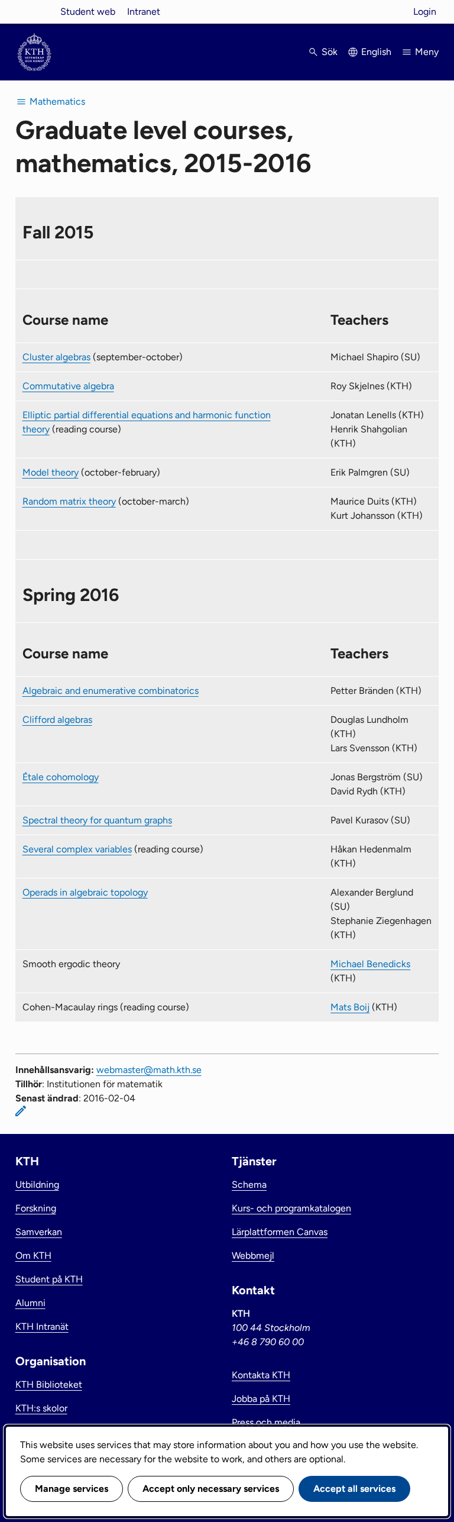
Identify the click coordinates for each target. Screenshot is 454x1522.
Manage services (71, 1488)
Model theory (50, 472)
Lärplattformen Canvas (279, 1231)
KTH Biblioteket (48, 1384)
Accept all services (354, 1488)
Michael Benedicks (370, 964)
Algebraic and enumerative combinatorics (110, 690)
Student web (87, 11)
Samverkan (38, 1231)
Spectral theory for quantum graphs (97, 820)
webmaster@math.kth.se (149, 1069)
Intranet (143, 11)
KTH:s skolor (41, 1408)
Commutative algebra (68, 386)
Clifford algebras (57, 719)
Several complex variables (77, 849)
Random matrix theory (69, 501)
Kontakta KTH (261, 1375)
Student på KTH (49, 1279)
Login (424, 11)
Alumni (30, 1302)
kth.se (34, 11)
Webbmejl (253, 1255)
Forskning (35, 1208)
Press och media (266, 1422)
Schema (249, 1184)
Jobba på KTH (261, 1398)
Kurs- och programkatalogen (291, 1208)
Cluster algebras (56, 357)
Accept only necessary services (210, 1488)
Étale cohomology (60, 777)
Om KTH (33, 1255)
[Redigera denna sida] (20, 1111)
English (376, 51)
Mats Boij (349, 1007)
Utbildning (37, 1184)
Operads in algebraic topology (85, 892)
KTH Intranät (42, 1326)
